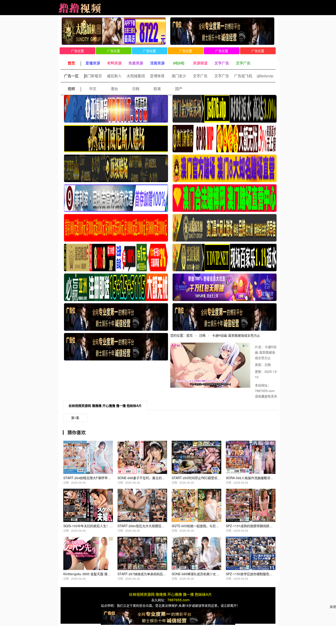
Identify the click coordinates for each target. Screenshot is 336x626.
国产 (178, 88)
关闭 (333, 606)
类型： (259, 364)
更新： (259, 371)
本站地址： (263, 385)
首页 (189, 335)
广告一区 (71, 75)
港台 (114, 88)
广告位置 (77, 50)
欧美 (157, 88)
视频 (71, 88)
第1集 (75, 417)
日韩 (135, 88)
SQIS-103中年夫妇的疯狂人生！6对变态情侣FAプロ (100, 526)
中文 (92, 88)
